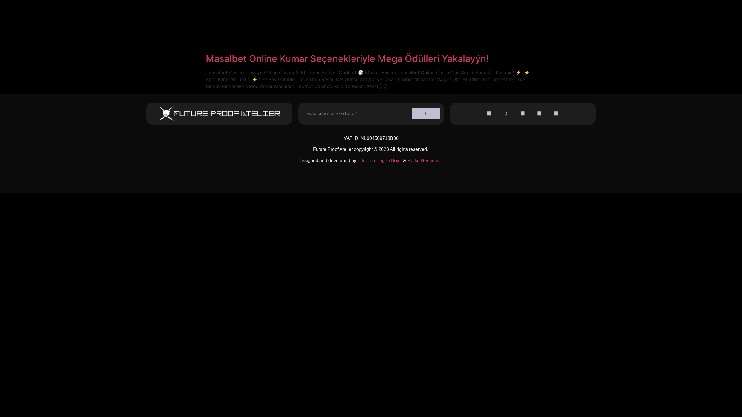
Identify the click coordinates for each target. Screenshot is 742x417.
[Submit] (426, 113)
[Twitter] (539, 113)
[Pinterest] (556, 113)
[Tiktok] (506, 113)
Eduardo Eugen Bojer (379, 160)
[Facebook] (523, 113)
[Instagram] (489, 113)
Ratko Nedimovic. (426, 160)
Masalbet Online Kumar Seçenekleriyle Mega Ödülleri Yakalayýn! (347, 58)
